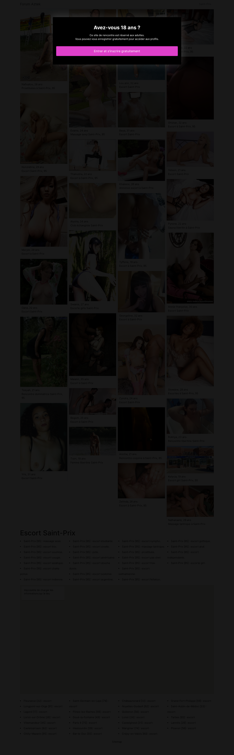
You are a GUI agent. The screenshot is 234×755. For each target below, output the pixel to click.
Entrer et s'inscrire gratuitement (117, 51)
